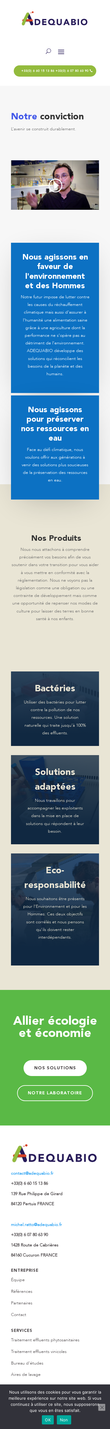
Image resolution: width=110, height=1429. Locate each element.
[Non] (101, 1407)
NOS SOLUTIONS (55, 1067)
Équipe (18, 1280)
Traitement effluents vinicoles (39, 1351)
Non (64, 1419)
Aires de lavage (26, 1374)
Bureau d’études (27, 1363)
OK (48, 1419)
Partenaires (21, 1303)
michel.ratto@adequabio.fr (36, 1224)
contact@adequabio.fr (32, 1173)
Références (21, 1291)
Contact (18, 1315)
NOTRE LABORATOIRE (55, 1092)
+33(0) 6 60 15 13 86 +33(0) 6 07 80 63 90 (55, 71)
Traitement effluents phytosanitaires (45, 1340)
